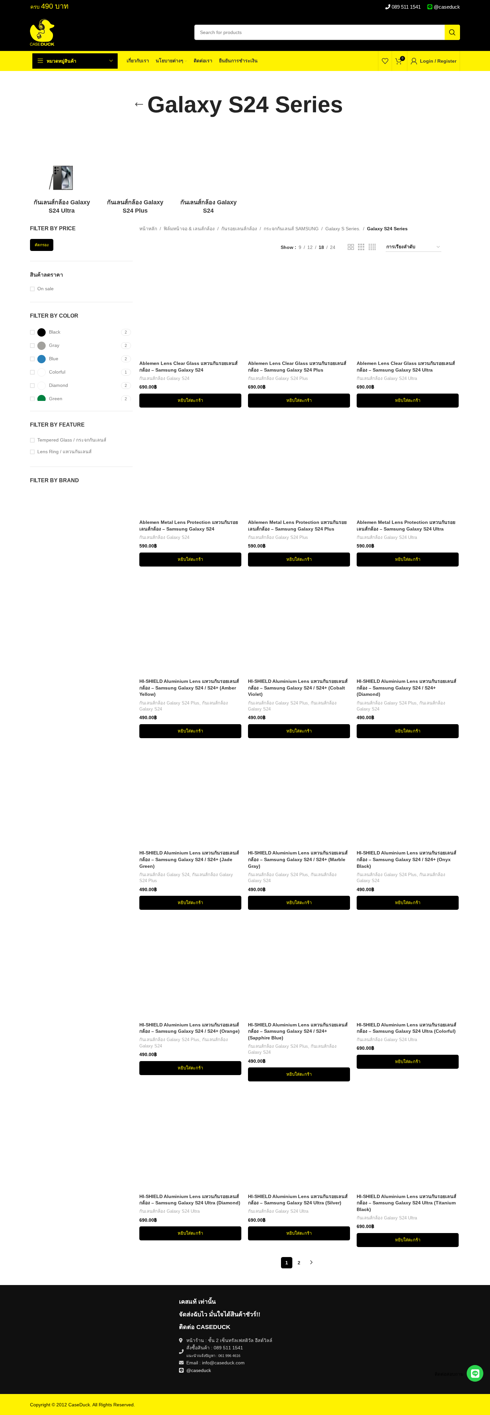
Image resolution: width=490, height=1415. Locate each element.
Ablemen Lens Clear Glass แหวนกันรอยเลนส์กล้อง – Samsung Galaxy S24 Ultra (406, 367)
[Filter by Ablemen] (54, 496)
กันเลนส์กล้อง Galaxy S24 (164, 378)
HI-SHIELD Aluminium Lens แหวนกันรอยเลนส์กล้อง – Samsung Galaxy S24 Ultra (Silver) (298, 1200)
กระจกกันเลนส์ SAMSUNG (291, 228)
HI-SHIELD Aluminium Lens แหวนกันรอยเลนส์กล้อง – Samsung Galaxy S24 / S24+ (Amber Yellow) (189, 688)
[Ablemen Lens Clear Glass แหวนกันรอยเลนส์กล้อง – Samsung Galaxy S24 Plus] (299, 306)
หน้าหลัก (148, 228)
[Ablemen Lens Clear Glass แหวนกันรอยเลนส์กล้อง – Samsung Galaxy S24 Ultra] (408, 306)
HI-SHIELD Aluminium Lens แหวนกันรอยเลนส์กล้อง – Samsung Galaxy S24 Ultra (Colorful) (406, 1028)
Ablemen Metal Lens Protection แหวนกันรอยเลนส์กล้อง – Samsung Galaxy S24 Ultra (406, 526)
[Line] (475, 1373)
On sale (45, 288)
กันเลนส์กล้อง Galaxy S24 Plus (278, 378)
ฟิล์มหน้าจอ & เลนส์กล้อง (189, 228)
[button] (190, 401)
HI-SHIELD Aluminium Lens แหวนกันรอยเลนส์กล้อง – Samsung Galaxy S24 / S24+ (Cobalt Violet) (298, 688)
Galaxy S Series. (342, 228)
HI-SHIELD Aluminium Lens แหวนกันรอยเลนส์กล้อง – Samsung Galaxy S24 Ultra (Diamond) (189, 1200)
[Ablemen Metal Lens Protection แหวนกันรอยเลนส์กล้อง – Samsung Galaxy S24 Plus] (299, 465)
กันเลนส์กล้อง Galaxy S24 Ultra (387, 378)
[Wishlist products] (385, 61)
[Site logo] (42, 32)
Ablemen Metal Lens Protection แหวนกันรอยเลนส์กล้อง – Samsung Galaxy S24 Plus (297, 526)
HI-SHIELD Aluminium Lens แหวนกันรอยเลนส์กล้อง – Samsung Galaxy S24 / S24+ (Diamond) (406, 688)
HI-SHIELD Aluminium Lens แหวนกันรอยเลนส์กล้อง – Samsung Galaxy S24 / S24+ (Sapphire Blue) (298, 1031)
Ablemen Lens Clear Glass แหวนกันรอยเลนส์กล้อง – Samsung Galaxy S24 (188, 367)
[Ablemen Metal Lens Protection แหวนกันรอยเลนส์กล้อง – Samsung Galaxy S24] (190, 465)
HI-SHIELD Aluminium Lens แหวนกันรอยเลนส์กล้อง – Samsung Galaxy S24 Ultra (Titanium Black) (406, 1203)
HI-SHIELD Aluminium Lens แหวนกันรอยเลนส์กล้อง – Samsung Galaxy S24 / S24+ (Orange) (189, 1028)
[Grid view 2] (351, 247)
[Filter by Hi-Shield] (106, 496)
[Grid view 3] (361, 247)
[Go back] (139, 104)
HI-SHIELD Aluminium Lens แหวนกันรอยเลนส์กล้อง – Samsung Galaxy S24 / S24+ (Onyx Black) (406, 859)
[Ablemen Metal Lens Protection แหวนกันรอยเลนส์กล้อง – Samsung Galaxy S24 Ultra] (408, 465)
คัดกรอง (42, 245)
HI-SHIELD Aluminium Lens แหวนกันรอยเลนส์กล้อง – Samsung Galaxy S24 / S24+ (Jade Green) (189, 859)
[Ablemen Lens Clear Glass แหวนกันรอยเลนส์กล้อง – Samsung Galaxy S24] (190, 306)
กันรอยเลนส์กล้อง (239, 228)
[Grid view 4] (372, 247)
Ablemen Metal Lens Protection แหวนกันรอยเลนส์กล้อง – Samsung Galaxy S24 (188, 526)
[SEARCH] (452, 32)
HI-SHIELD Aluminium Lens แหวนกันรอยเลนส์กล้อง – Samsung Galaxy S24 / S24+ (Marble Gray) (298, 859)
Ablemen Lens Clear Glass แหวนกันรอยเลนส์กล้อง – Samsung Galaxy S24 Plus (297, 367)
